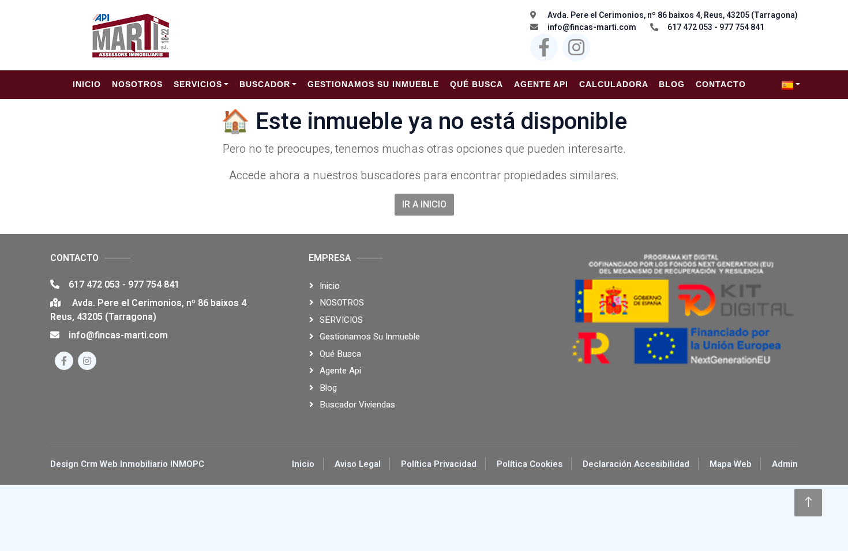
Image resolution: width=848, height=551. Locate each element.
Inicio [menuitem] (87, 84)
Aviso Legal (358, 464)
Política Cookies (529, 464)
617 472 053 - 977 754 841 (715, 27)
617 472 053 (95, 285)
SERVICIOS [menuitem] (198, 84)
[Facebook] (544, 47)
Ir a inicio (424, 205)
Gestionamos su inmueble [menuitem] (373, 84)
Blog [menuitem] (672, 84)
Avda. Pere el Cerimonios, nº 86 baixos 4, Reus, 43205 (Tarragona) (672, 15)
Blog (328, 388)
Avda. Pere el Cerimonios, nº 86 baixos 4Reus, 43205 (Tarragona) (148, 310)
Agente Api (340, 370)
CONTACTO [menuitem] (721, 84)
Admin (785, 464)
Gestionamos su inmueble (370, 336)
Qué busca (340, 354)
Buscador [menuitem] (264, 84)
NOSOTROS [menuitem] (137, 84)
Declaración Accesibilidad (636, 464)
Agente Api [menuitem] (541, 84)
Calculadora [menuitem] (613, 84)
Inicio (330, 286)
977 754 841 (153, 285)
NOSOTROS (342, 302)
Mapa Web (731, 464)
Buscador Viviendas (357, 404)
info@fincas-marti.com (591, 27)
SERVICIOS (341, 320)
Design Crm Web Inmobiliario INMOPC (127, 464)
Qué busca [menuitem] (476, 84)
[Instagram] (576, 47)
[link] (791, 84)
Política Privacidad (438, 464)
